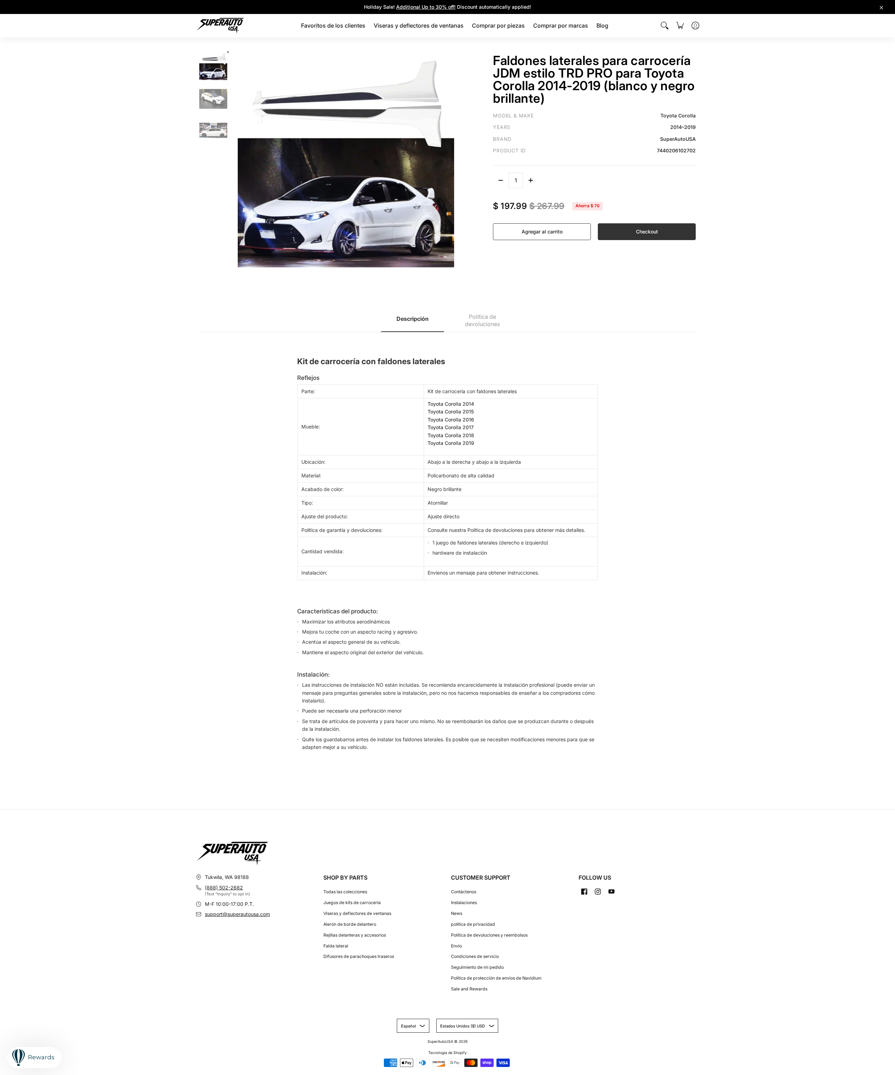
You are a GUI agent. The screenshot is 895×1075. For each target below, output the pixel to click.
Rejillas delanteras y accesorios (354, 935)
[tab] (412, 321)
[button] (584, 891)
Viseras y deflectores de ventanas (357, 913)
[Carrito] (680, 25)
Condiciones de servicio (475, 956)
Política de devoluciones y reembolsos (489, 935)
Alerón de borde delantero (349, 924)
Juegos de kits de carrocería (352, 902)
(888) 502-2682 (224, 887)
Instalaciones (464, 902)
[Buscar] (664, 25)
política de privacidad (473, 924)
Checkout (647, 232)
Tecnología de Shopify (447, 1053)
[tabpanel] (447, 549)
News (456, 913)
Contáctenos (463, 891)
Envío (456, 945)
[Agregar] (530, 180)
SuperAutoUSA (440, 1041)
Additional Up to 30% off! (426, 7)
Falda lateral (335, 945)
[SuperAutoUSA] (220, 25)
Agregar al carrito (542, 232)
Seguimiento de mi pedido (477, 967)
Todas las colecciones (345, 891)
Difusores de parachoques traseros (358, 956)
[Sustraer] (500, 180)
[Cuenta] (695, 25)
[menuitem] (333, 25)
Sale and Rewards (469, 988)
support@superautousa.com (237, 914)
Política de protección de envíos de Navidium (496, 978)
